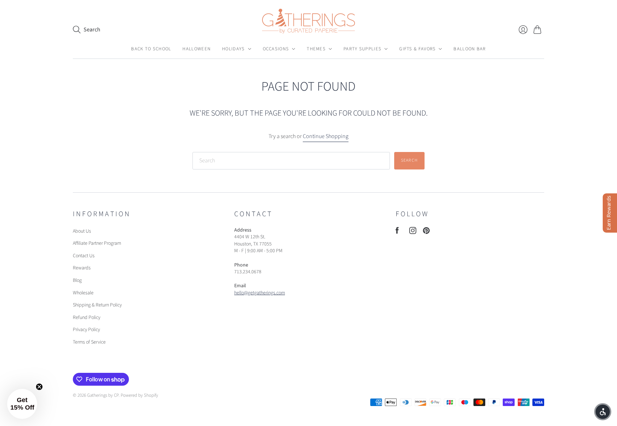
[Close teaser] (39, 386)
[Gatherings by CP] (308, 21)
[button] (22, 404)
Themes (316, 49)
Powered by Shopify (139, 395)
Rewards (82, 268)
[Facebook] (397, 232)
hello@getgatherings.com (259, 292)
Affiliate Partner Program (97, 243)
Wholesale (83, 292)
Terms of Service (89, 342)
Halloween (196, 49)
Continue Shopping (325, 136)
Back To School (151, 49)
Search (409, 160)
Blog (77, 280)
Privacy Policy (86, 329)
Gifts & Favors (417, 49)
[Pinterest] (426, 232)
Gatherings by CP (103, 395)
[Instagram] (412, 232)
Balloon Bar (469, 49)
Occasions (276, 49)
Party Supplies (362, 49)
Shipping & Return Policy (97, 305)
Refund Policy (86, 317)
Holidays (233, 49)
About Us (82, 231)
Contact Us (84, 255)
